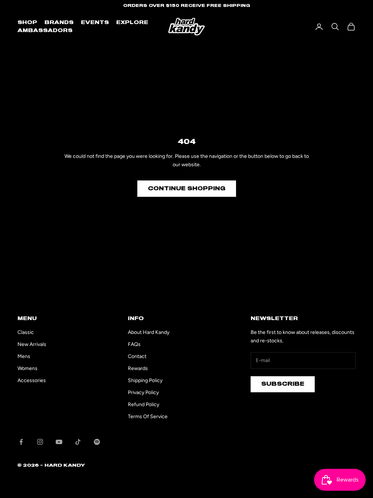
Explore (132, 22)
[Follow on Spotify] (97, 442)
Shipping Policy (145, 380)
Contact (137, 356)
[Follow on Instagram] (40, 442)
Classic (25, 332)
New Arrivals (31, 344)
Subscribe (282, 384)
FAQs (134, 344)
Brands (59, 22)
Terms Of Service (148, 416)
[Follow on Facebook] (21, 442)
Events (95, 22)
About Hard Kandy (148, 332)
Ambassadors (44, 30)
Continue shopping (186, 188)
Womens (27, 368)
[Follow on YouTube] (59, 442)
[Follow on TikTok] (78, 442)
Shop (27, 22)
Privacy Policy (143, 392)
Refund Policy (143, 404)
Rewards (138, 368)
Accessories (31, 380)
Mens (23, 356)
